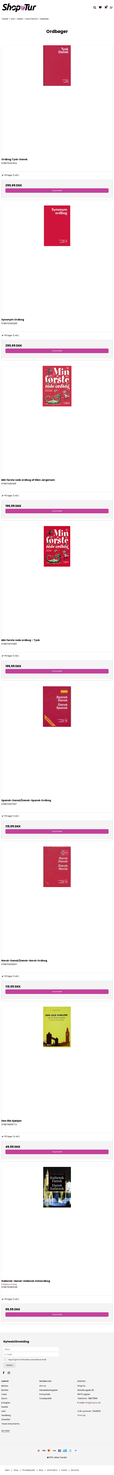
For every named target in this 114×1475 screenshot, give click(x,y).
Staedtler (5, 1419)
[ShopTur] (19, 7)
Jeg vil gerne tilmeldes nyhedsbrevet (34, 1359)
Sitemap (81, 1415)
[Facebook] (5, 1373)
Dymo (4, 1398)
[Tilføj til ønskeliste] (100, 7)
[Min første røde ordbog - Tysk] (57, 581)
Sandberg (6, 1415)
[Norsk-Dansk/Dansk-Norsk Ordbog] (57, 901)
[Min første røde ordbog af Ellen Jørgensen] (57, 421)
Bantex (4, 1385)
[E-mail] (31, 1354)
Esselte (4, 1406)
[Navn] (31, 1349)
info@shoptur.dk (93, 1402)
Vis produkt (57, 190)
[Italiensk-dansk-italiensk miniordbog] (57, 1222)
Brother (4, 1390)
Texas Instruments (10, 1423)
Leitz (3, 1411)
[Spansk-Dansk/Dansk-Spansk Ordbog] (57, 741)
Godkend (9, 1365)
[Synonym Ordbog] (57, 260)
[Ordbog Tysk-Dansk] (57, 100)
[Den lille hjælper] (57, 1062)
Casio (4, 1394)
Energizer (5, 1402)
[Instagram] (10, 1373)
